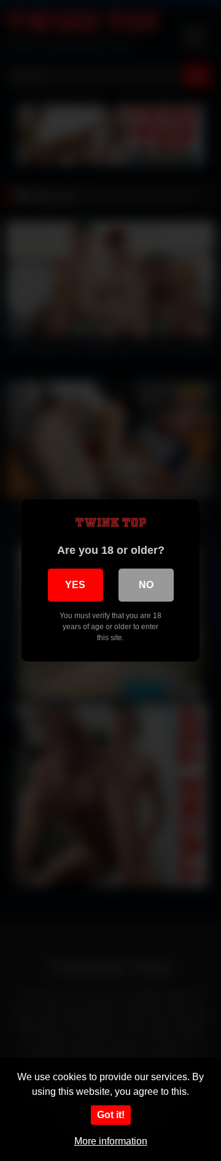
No (146, 585)
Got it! (111, 1115)
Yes (75, 585)
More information (110, 1141)
